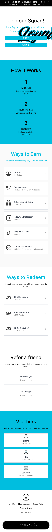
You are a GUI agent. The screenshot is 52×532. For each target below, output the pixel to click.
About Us (12, 504)
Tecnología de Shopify (26, 512)
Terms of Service (26, 508)
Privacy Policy (38, 504)
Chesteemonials (24, 504)
